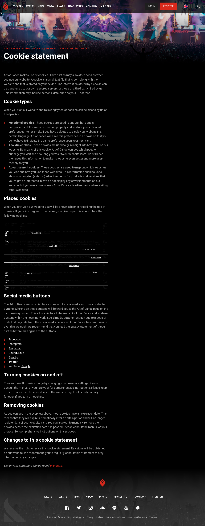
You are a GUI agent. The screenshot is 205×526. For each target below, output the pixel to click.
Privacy (90, 517)
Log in (151, 6)
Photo (61, 6)
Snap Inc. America (7, 274)
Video (50, 6)
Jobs (129, 517)
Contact (153, 517)
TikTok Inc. (7, 281)
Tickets (18, 6)
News (41, 6)
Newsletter (75, 6)
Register (168, 6)
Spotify (13, 357)
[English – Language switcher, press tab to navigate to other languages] (186, 6)
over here (56, 465)
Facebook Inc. (7, 233)
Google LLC (7, 242)
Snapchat (15, 348)
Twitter (13, 361)
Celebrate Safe (140, 517)
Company (91, 6)
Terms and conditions (115, 517)
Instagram (15, 344)
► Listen (105, 6)
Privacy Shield (36, 233)
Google (25, 366)
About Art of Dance (76, 517)
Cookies (99, 517)
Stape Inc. (7, 287)
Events (30, 6)
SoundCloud (16, 353)
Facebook (15, 339)
